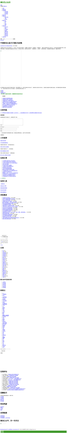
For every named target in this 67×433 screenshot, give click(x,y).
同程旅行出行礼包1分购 (7, 216)
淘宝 (4, 329)
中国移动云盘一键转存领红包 (8, 100)
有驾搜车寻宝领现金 (6, 197)
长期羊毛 (4, 36)
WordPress (2, 406)
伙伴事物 (4, 10)
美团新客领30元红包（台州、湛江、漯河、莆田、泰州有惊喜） (14, 212)
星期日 (3, 327)
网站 (1, 130)
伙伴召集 (4, 284)
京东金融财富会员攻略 (7, 204)
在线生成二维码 (3, 185)
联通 (3, 338)
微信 (5, 21)
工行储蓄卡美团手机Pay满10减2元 (9, 160)
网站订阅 (2, 399)
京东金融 (4, 300)
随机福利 (2, 431)
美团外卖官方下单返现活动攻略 (8, 205)
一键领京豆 (2, 183)
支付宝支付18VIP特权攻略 (7, 207)
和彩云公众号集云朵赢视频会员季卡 (9, 102)
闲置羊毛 (6, 33)
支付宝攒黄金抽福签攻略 (7, 215)
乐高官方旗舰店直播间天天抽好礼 (9, 198)
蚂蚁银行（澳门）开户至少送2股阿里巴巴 (10, 172)
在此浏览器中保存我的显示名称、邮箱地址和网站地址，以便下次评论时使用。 (16, 132)
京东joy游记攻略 (6, 164)
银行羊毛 (4, 14)
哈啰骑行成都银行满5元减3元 (35, 112)
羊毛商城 (2, 397)
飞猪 (5, 18)
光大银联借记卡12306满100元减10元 (9, 176)
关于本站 (4, 285)
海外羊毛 (6, 34)
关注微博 (2, 396)
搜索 (1, 5)
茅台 (3, 340)
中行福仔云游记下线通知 (7, 165)
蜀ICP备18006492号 (4, 429)
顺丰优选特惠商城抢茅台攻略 (8, 203)
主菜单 (2, 6)
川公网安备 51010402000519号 (13, 429)
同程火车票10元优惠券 (4, 146)
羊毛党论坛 (2, 415)
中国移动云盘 (2, 92)
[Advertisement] (31, 227)
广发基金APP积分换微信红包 (8, 166)
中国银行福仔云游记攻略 (7, 201)
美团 (5, 24)
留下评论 (10, 45)
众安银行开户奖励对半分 (7, 171)
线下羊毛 (6, 32)
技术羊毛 (6, 35)
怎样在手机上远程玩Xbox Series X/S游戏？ (10, 206)
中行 (4, 295)
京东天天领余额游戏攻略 (7, 168)
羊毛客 (7, 45)
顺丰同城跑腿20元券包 (4, 150)
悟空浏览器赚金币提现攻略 (8, 209)
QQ (5, 22)
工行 (4, 311)
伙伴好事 (6, 11)
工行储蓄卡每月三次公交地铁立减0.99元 (10, 170)
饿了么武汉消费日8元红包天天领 (9, 104)
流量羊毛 (4, 262)
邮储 (3, 341)
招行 (4, 319)
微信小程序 (6, 315)
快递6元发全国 (3, 140)
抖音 (3, 317)
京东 (5, 23)
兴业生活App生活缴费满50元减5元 (9, 175)
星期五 (4, 325)
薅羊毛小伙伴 (5, 2)
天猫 (3, 310)
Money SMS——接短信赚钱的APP (15, 378)
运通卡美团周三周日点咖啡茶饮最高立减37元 (11, 217)
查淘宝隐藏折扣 (3, 192)
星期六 (4, 326)
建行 (3, 312)
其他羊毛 (4, 25)
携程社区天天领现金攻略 (7, 107)
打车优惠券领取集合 (4, 142)
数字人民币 (4, 324)
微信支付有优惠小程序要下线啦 (8, 169)
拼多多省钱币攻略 (6, 213)
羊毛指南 (4, 287)
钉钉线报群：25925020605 (5, 417)
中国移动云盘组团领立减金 (8, 98)
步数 (3, 328)
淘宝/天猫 (6, 17)
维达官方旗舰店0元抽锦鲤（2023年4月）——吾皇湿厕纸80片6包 (14, 112)
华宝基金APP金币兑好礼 (7, 167)
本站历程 (4, 286)
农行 (4, 307)
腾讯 (3, 269)
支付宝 (6, 19)
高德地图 (4, 346)
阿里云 (1, 407)
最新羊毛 (4, 9)
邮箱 (1, 128)
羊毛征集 (4, 283)
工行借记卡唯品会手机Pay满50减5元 (9, 161)
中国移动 (4, 294)
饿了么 (4, 345)
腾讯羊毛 (4, 20)
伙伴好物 (6, 12)
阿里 (3, 274)
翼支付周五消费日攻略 (7, 218)
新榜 (1, 409)
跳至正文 (5, 6)
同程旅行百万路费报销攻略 (8, 208)
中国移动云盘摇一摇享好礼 (8, 99)
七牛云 (1, 408)
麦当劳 (3, 347)
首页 (3, 8)
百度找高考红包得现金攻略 (8, 214)
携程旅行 (4, 321)
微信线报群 (2, 416)
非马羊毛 (6, 26)
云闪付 (5, 297)
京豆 (4, 302)
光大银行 (4, 305)
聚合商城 (2, 432)
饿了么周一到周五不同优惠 (5, 155)
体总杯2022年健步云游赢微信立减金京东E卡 (17, 388)
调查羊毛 (6, 31)
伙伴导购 (2, 398)
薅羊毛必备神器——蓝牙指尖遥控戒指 (10, 202)
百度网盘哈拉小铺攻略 (13, 375)
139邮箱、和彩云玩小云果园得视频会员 (10, 103)
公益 (3, 306)
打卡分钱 (4, 316)
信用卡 (5, 304)
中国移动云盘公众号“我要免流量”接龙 (10, 101)
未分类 (4, 261)
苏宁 (3, 339)
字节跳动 (6, 29)
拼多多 (6, 30)
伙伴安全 (6, 13)
